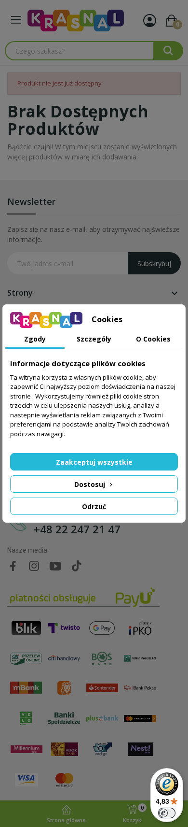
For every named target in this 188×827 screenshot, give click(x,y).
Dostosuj (90, 484)
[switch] (166, 813)
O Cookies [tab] (153, 338)
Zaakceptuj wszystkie (94, 462)
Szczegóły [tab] (94, 338)
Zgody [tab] (35, 338)
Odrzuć (94, 506)
